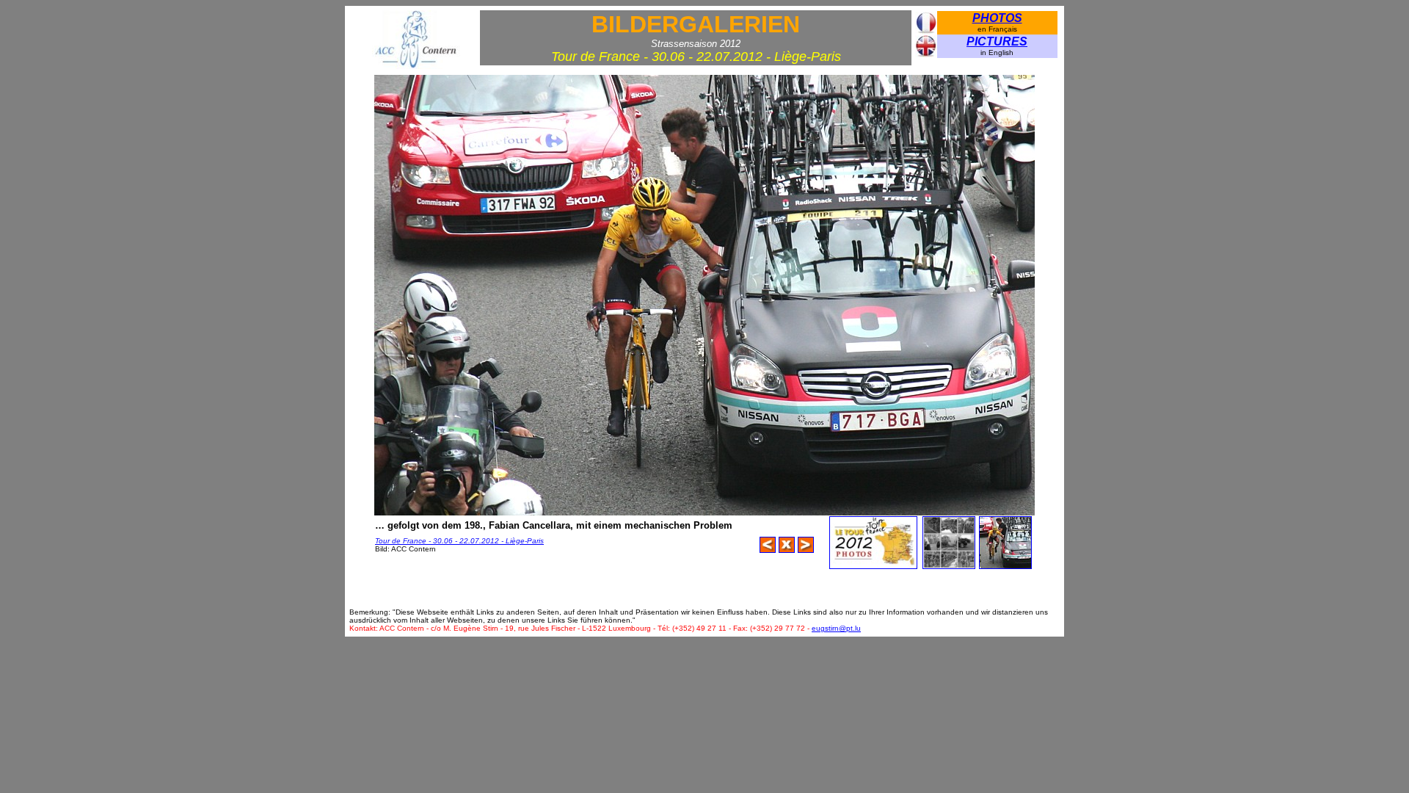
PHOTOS (997, 18)
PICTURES (996, 41)
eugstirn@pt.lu (836, 628)
